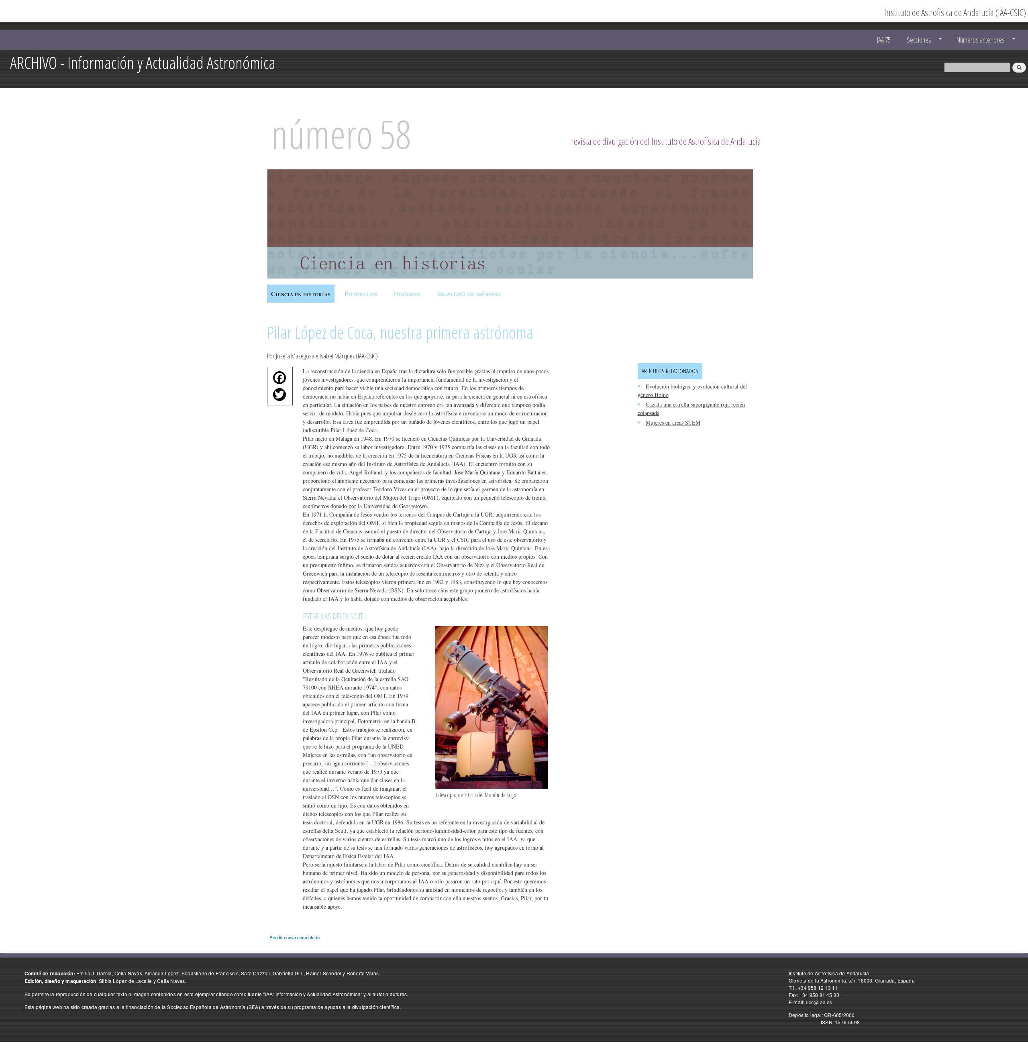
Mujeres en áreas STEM (673, 422)
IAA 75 (884, 40)
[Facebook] (277, 379)
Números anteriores (977, 40)
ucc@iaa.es (819, 1002)
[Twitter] (277, 396)
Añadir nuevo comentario (294, 937)
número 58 (341, 134)
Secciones (915, 40)
